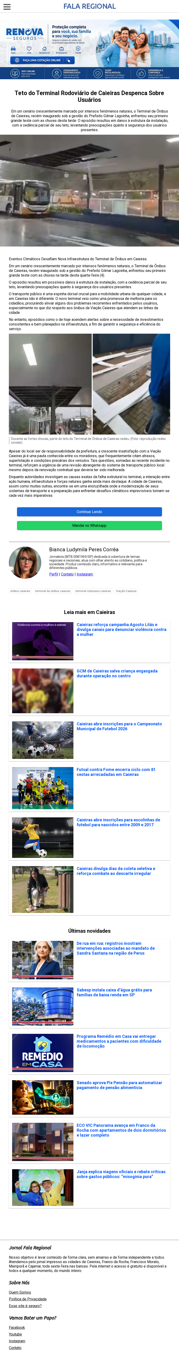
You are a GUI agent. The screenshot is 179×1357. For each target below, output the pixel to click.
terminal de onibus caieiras (52, 591)
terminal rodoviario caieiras (93, 591)
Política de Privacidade (28, 1299)
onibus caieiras (20, 591)
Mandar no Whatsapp (89, 525)
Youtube (15, 1334)
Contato (67, 574)
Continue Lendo (89, 512)
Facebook (17, 1327)
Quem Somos (20, 1292)
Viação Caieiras (126, 591)
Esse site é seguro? (25, 1306)
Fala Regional (89, 6)
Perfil (53, 574)
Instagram (85, 574)
